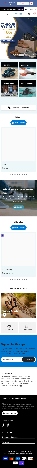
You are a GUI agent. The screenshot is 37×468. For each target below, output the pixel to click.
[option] (18, 149)
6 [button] (22, 174)
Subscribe (29, 359)
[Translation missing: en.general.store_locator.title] (29, 14)
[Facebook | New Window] (3, 425)
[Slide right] (33, 54)
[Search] (8, 14)
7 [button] (24, 174)
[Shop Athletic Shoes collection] (9, 88)
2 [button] (12, 174)
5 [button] (19, 174)
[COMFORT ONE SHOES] (18, 14)
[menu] (2, 14)
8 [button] (26, 174)
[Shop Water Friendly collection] (27, 88)
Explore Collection (19, 122)
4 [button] (17, 174)
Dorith (4, 165)
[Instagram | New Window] (8, 425)
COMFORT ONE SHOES (8, 9)
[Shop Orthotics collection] (27, 70)
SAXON (20, 9)
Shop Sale (19, 207)
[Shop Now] (18, 305)
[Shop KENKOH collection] (9, 70)
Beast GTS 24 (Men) (8, 270)
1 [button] (10, 174)
